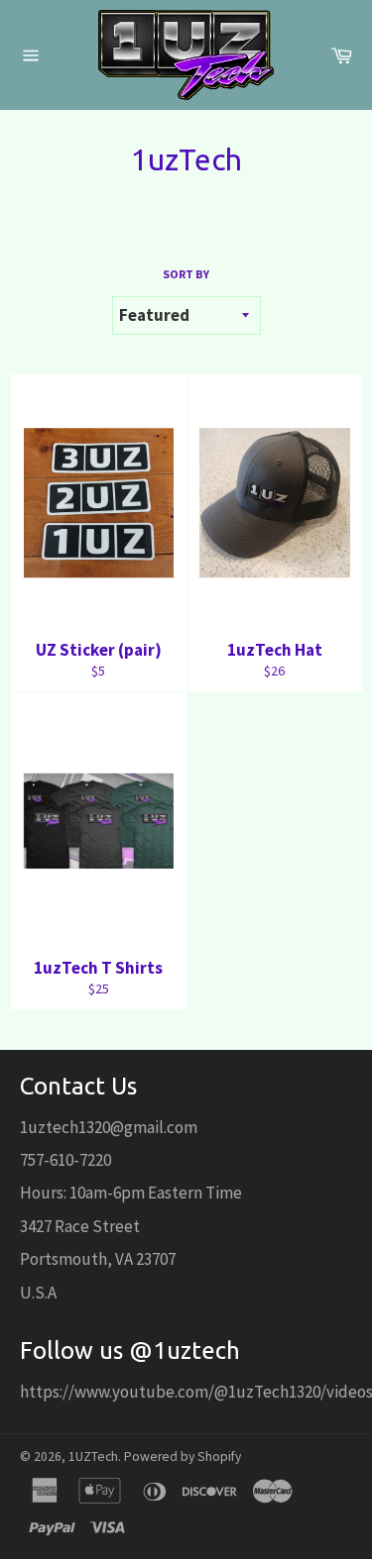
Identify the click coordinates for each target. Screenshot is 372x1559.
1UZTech (93, 1456)
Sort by (186, 273)
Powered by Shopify (182, 1456)
